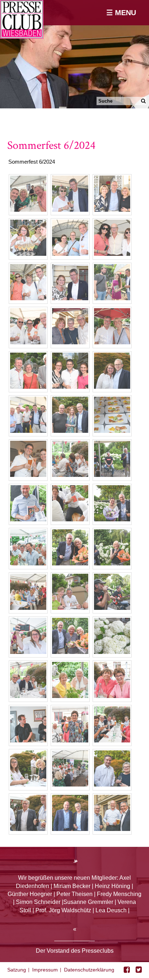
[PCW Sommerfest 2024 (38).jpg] (112, 387)
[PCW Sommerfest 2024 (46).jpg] (70, 475)
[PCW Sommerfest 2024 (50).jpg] (70, 519)
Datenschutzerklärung (89, 970)
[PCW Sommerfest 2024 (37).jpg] (28, 475)
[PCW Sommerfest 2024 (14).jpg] (28, 298)
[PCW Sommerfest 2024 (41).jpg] (112, 431)
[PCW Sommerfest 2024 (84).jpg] (112, 740)
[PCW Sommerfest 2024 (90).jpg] (70, 784)
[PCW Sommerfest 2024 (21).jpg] (112, 298)
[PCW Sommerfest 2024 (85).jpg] (112, 696)
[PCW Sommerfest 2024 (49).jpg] (28, 519)
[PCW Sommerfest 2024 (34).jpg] (70, 387)
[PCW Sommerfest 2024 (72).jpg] (70, 608)
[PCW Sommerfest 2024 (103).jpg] (112, 829)
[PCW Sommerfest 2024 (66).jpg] (70, 652)
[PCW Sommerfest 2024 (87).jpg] (70, 829)
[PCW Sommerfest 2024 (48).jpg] (28, 563)
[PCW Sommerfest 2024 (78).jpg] (28, 696)
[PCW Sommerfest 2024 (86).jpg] (28, 740)
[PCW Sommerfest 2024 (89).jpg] (28, 784)
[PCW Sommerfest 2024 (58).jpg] (70, 563)
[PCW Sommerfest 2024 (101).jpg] (28, 829)
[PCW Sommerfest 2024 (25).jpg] (112, 342)
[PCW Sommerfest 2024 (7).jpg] (28, 254)
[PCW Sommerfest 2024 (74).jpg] (28, 652)
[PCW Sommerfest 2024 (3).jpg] (112, 210)
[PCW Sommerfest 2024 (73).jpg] (112, 608)
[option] (74, 54)
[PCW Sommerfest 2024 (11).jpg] (112, 254)
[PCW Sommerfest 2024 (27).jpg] (28, 387)
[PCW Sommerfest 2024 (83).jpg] (70, 740)
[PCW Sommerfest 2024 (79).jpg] (70, 696)
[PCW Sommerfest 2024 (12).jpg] (70, 254)
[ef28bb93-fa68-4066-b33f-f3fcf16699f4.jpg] (28, 210)
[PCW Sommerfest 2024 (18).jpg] (28, 342)
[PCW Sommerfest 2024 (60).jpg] (112, 563)
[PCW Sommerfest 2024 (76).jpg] (112, 652)
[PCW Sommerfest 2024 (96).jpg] (112, 784)
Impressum (45, 970)
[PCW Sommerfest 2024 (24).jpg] (70, 342)
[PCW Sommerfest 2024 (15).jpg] (70, 298)
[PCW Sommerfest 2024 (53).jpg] (112, 519)
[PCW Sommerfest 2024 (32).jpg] (28, 431)
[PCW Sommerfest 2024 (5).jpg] (70, 210)
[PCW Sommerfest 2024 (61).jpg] (28, 608)
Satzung (16, 970)
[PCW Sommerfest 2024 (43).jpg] (112, 475)
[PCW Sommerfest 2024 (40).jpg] (70, 431)
